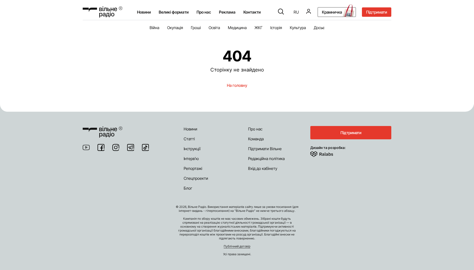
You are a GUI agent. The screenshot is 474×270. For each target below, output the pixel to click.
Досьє (319, 27)
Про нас (255, 128)
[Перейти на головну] (102, 12)
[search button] (281, 12)
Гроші (196, 27)
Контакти (252, 12)
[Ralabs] (327, 153)
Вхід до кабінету (262, 168)
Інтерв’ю (191, 158)
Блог (188, 188)
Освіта (214, 27)
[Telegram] (130, 147)
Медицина (237, 27)
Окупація (175, 27)
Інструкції (192, 148)
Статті (189, 138)
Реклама (227, 12)
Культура (298, 27)
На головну (237, 85)
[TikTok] (145, 147)
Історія (276, 27)
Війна (154, 27)
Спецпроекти (196, 178)
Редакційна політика (266, 158)
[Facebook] (101, 147)
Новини (144, 12)
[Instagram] (115, 147)
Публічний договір (237, 246)
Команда (256, 138)
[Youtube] (86, 147)
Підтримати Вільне (265, 148)
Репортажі (193, 168)
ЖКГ (258, 27)
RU (296, 12)
